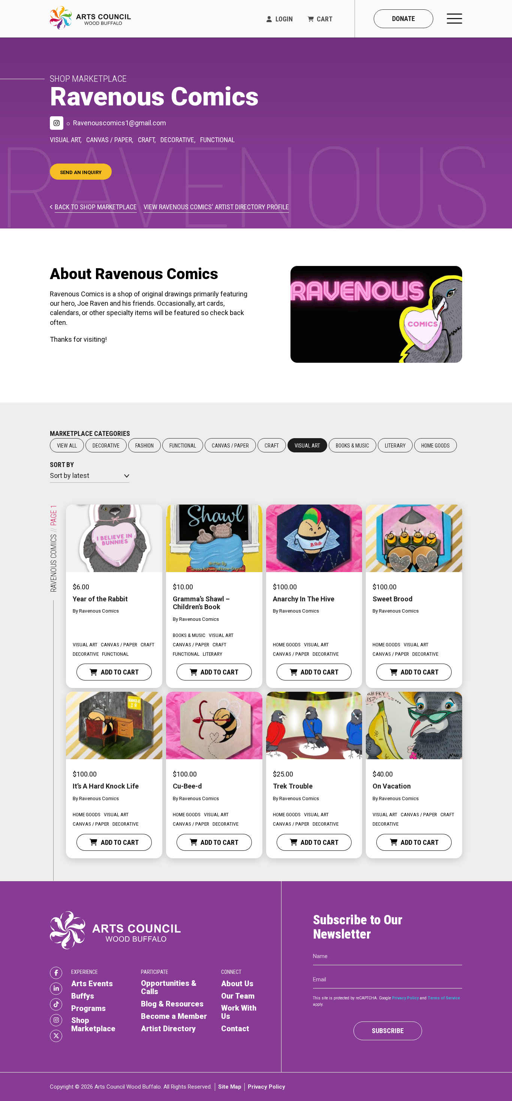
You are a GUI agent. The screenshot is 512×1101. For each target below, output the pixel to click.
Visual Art (307, 446)
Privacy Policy (405, 998)
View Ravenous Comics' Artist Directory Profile (216, 207)
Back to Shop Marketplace (96, 207)
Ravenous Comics (99, 611)
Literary (395, 446)
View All (67, 446)
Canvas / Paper (230, 446)
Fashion (144, 446)
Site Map (229, 1086)
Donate (403, 19)
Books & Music (352, 446)
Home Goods (435, 446)
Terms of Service (444, 998)
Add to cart (120, 672)
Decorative (106, 446)
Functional (182, 446)
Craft (272, 446)
